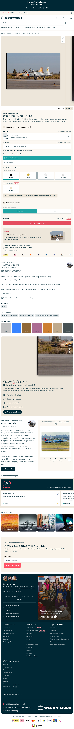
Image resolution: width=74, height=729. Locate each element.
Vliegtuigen (13, 315)
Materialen (39, 28)
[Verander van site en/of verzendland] (71, 12)
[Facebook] (16, 694)
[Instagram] (10, 694)
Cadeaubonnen (10, 619)
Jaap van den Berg (12, 113)
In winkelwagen (38, 223)
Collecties (17, 28)
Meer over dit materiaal (64, 131)
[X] (19, 694)
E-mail (20, 600)
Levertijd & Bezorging (12, 613)
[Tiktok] (22, 694)
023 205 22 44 (28, 596)
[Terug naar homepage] (11, 17)
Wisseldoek (9, 162)
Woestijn (5, 315)
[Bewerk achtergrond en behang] (62, 41)
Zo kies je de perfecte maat (63, 142)
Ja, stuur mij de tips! (12, 565)
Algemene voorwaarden (19, 716)
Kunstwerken (5, 28)
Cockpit (30, 315)
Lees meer (16, 271)
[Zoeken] (70, 23)
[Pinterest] (13, 694)
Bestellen (9, 608)
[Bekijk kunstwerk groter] (62, 38)
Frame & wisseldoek (12, 158)
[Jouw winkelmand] (71, 18)
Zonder (21, 211)
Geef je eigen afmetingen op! (19, 150)
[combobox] (32, 23)
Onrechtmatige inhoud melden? (43, 716)
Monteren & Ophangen (13, 616)
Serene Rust (54, 315)
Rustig (4, 306)
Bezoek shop (5, 271)
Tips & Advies (51, 28)
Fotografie (23, 315)
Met (55, 211)
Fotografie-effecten (41, 315)
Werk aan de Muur (11, 661)
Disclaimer (30, 716)
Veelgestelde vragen (12, 605)
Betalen (8, 611)
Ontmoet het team (46, 617)
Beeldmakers (28, 28)
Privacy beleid (57, 716)
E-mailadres (8, 556)
